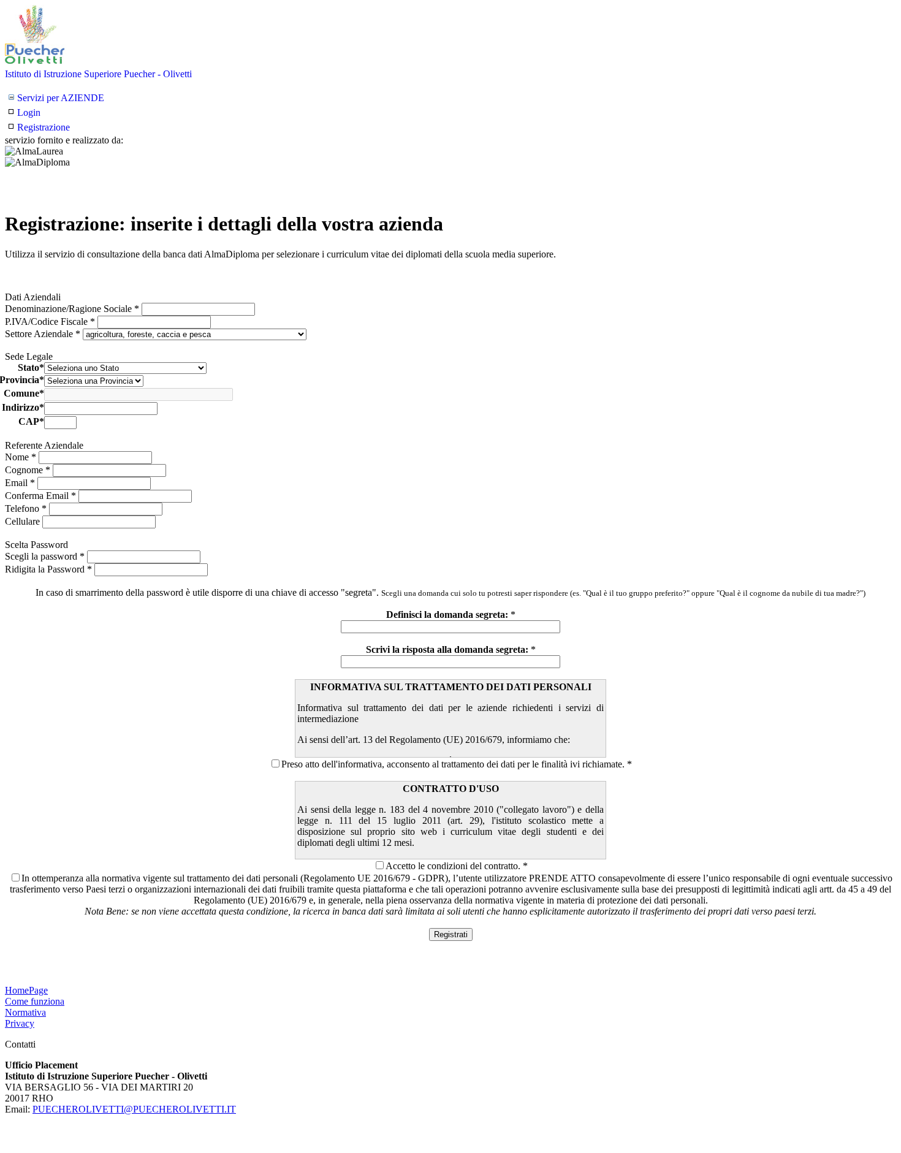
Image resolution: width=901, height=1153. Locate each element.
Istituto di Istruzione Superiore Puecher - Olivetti (98, 74)
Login (28, 112)
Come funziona (34, 1001)
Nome (20, 457)
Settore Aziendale (42, 334)
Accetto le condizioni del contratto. (453, 866)
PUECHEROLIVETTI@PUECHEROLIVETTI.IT (134, 1109)
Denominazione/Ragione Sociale (72, 308)
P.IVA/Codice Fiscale (50, 321)
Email (20, 483)
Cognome (27, 470)
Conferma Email (40, 495)
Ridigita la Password (48, 569)
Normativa (25, 1012)
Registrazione (43, 127)
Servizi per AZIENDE (60, 98)
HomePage (26, 990)
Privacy (19, 1023)
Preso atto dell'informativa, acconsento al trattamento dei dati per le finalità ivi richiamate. (453, 764)
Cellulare (23, 521)
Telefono (26, 508)
